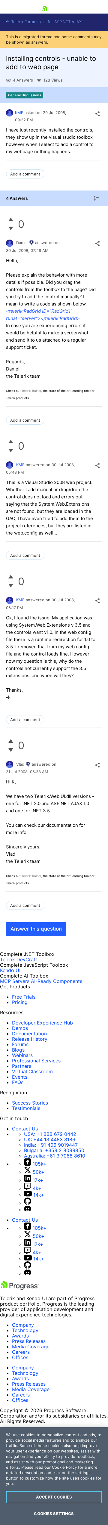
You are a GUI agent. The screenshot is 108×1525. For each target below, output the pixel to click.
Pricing (20, 1002)
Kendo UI (10, 970)
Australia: (54, 1155)
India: (51, 1145)
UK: (49, 1139)
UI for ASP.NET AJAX (62, 22)
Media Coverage (31, 1347)
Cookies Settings (54, 1513)
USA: (50, 1134)
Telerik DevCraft (18, 959)
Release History (29, 1039)
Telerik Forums (24, 22)
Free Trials (23, 997)
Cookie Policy (64, 1467)
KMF (19, 112)
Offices (20, 1357)
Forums (20, 1044)
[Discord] (27, 1210)
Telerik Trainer (31, 390)
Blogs (18, 1050)
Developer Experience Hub (42, 1023)
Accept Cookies (54, 1497)
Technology (25, 1330)
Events (19, 1077)
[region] (54, 1476)
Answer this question (36, 929)
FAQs (17, 1082)
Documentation (29, 1034)
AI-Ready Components (56, 981)
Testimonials (26, 1108)
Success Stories (30, 1103)
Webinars (22, 1055)
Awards (20, 1336)
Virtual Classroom (32, 1071)
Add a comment (25, 174)
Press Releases (29, 1341)
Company (23, 1325)
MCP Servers (14, 981)
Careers (21, 1352)
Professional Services (36, 1061)
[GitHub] (27, 1203)
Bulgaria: (54, 1150)
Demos (20, 1028)
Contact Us (25, 1129)
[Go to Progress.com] (19, 1288)
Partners (21, 1066)
